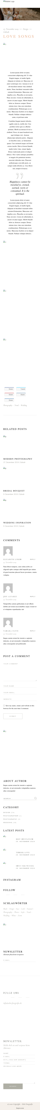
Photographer (11, 816)
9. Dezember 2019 (10, 494)
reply (33, 559)
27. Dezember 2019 (11, 462)
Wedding (7, 822)
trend (16, 405)
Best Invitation (24, 839)
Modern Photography (17, 458)
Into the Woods (25, 866)
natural (29, 909)
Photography (10, 819)
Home (5, 16)
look (23, 909)
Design (11, 16)
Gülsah (6, 32)
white (14, 915)
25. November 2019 (25, 841)
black (5, 909)
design (11, 909)
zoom (20, 915)
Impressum (20, 1108)
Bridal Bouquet (14, 490)
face (17, 909)
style (22, 912)
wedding (24, 405)
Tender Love (23, 853)
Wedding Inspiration (17, 522)
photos (16, 912)
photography (7, 405)
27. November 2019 (11, 29)
